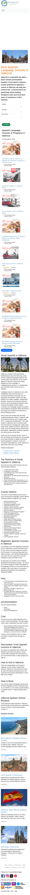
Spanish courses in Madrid (11, 452)
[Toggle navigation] (3, 10)
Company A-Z (8, 867)
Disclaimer (11, 865)
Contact (23, 867)
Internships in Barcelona (10, 847)
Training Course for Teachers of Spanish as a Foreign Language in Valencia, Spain (13, 160)
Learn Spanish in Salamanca (11, 775)
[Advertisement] (15, 33)
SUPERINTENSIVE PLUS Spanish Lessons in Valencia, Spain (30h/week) (13, 238)
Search (23, 865)
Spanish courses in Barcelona (12, 450)
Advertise (14, 867)
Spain (26, 480)
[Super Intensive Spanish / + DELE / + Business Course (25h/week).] (11, 306)
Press (19, 867)
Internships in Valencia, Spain (11, 291)
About (6, 865)
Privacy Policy (17, 865)
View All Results (6, 350)
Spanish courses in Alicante (11, 453)
